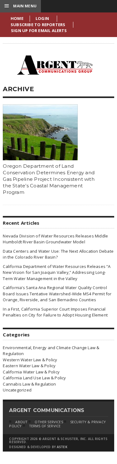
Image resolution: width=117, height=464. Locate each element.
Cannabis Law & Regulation (29, 384)
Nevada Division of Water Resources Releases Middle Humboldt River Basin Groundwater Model (55, 239)
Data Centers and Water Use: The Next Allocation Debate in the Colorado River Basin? (58, 254)
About (21, 421)
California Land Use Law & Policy (34, 378)
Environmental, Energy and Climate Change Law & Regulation (51, 351)
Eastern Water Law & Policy (29, 365)
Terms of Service (45, 426)
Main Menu (20, 6)
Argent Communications (54, 65)
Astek (62, 446)
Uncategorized (17, 390)
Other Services (49, 421)
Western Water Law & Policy (30, 360)
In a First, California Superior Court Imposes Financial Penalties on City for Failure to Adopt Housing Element (55, 312)
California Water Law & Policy (31, 372)
